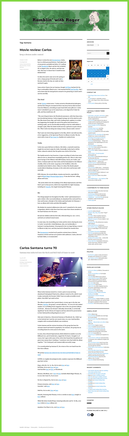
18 (94, 76)
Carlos (21, 64)
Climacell (90, 326)
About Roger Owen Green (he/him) (96, 95)
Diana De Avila (91, 131)
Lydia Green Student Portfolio (95, 159)
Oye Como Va (54, 137)
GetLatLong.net (91, 334)
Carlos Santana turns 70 (38, 248)
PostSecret (90, 289)
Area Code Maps (92, 315)
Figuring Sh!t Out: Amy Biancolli (95, 134)
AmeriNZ (90, 211)
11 (94, 73)
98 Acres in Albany (92, 270)
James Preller (91, 150)
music (21, 263)
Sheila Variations (92, 298)
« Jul (91, 84)
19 (98, 76)
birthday (22, 262)
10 (91, 73)
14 (104, 73)
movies (28, 65)
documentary (56, 60)
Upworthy (90, 359)
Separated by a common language (96, 295)
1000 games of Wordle (100, 373)
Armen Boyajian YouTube (94, 125)
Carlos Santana (26, 64)
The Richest (91, 303)
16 (88, 76)
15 (107, 73)
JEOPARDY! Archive (92, 195)
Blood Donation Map (93, 319)
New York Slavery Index (93, 342)
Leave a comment (24, 69)
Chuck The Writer (92, 129)
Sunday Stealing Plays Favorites (99, 378)
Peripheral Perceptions (93, 238)
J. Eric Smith (91, 147)
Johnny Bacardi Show (93, 225)
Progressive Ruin (92, 291)
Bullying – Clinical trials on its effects (97, 322)
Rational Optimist (92, 172)
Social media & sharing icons (56, 435)
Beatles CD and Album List (94, 273)
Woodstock (45, 66)
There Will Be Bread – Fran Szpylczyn (97, 178)
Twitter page (91, 200)
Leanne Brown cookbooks (94, 337)
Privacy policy (91, 103)
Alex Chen (90, 377)
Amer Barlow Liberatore (93, 370)
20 (101, 76)
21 (104, 76)
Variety (44, 103)
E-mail (89, 98)
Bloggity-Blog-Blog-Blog (94, 212)
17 (91, 76)
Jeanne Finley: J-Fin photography (96, 153)
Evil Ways (68, 87)
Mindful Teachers (92, 163)
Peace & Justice (91, 167)
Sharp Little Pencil (92, 241)
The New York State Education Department (98, 353)
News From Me (91, 284)
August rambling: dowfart (99, 375)
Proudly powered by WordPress (46, 427)
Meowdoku (90, 373)
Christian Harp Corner (93, 128)
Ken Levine (90, 283)
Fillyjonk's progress (93, 219)
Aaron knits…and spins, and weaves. (96, 115)
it (62, 79)
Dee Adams (90, 216)
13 (101, 73)
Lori (89, 389)
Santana (22, 67)
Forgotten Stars (92, 222)
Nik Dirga (90, 233)
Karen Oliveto (91, 156)
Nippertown (91, 286)
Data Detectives (91, 191)
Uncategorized (23, 62)
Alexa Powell (91, 120)
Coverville (90, 276)
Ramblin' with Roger (25, 427)
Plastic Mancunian (92, 391)
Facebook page (91, 194)
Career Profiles (91, 325)
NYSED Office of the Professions (95, 347)
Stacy (89, 378)
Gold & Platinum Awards (94, 278)
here (63, 365)
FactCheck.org (91, 255)
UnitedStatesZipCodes (93, 356)
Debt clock (90, 333)
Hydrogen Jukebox (92, 145)
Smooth (48, 187)
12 (98, 73)
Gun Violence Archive (93, 258)
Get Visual (90, 140)
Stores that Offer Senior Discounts (96, 350)
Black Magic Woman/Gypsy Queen (53, 176)
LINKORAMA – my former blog (95, 197)
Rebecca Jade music (92, 175)
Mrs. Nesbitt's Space (93, 227)
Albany (89, 314)
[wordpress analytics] (98, 403)
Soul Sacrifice (74, 89)
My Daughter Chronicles (94, 231)
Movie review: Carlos (36, 50)
